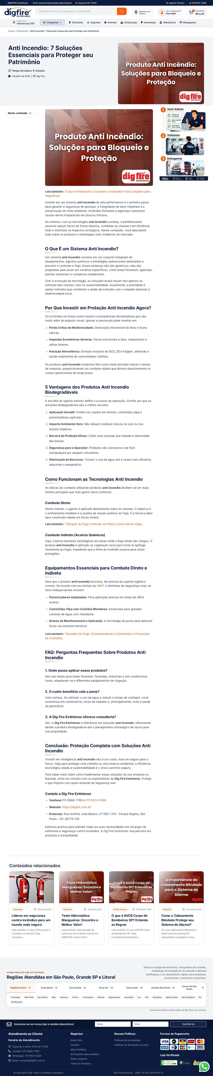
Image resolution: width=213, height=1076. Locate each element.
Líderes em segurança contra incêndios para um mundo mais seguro (31, 920)
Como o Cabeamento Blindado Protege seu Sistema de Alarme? (177, 920)
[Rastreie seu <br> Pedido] (136, 12)
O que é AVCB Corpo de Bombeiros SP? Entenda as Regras (129, 920)
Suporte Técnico (176, 3)
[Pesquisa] (122, 11)
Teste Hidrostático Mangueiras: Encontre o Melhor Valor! (80, 920)
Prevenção (22, 31)
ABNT (101, 585)
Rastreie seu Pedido (144, 12)
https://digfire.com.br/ (76, 807)
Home (11, 31)
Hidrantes (67, 909)
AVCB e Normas (120, 909)
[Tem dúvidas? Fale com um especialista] (204, 1066)
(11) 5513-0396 (199, 3)
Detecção (167, 909)
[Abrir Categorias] (60, 22)
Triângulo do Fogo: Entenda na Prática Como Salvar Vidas (103, 524)
